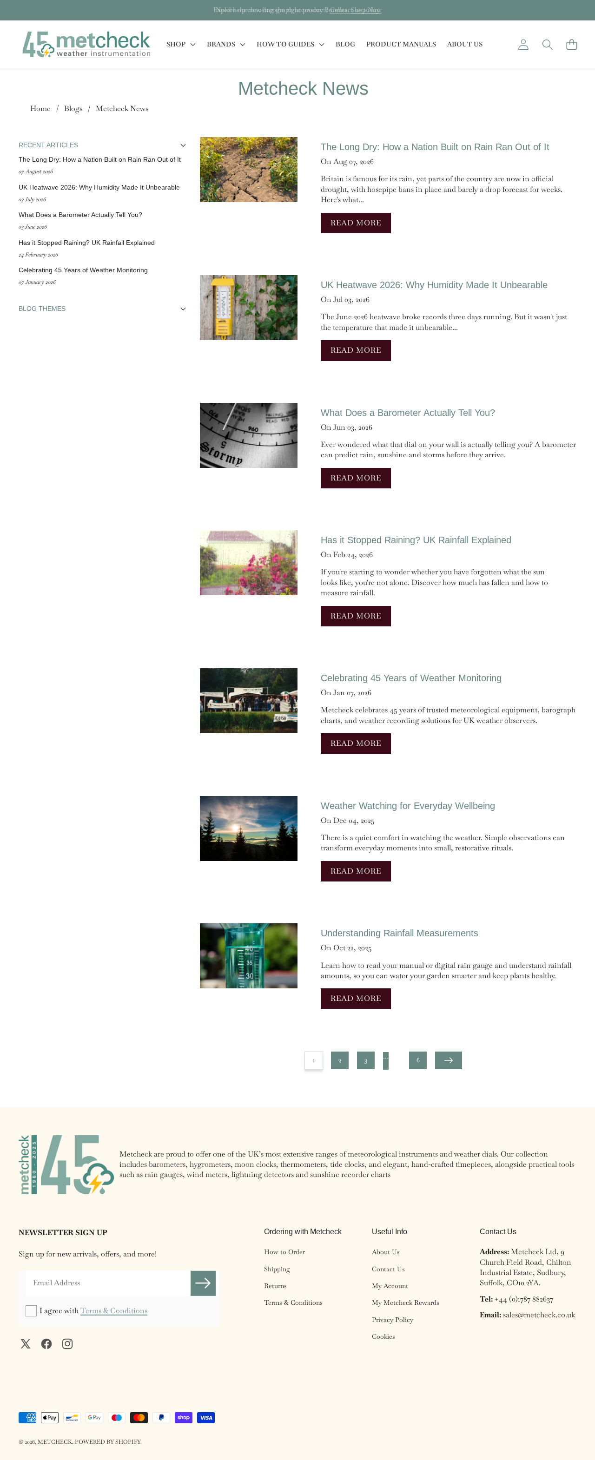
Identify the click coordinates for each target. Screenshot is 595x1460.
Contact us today (355, 10)
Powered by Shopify (107, 1442)
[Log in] (523, 44)
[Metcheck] (86, 44)
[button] (36, 10)
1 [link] (314, 1060)
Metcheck (55, 1442)
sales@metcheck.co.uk (539, 1315)
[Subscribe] (203, 1283)
